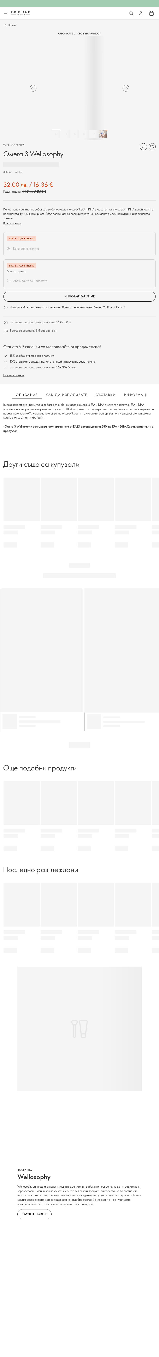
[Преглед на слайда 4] (84, 134)
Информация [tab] (137, 394)
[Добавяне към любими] (152, 146)
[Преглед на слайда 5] (93, 134)
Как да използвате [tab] (66, 394)
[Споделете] (143, 146)
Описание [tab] (26, 394)
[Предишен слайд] (33, 88)
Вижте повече (12, 223)
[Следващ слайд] (126, 88)
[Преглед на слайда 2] (65, 134)
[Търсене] (131, 13)
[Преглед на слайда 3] (75, 134)
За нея (12, 25)
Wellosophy (13, 145)
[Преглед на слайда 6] (103, 134)
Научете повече (13, 375)
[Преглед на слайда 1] (56, 134)
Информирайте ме (79, 296)
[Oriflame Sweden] (20, 13)
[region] (79, 88)
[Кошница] (151, 13)
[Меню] (5, 13)
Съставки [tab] (105, 394)
